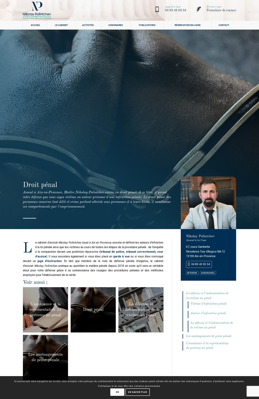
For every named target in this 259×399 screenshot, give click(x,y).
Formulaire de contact (221, 10)
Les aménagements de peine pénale (209, 336)
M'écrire (192, 273)
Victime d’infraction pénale (208, 303)
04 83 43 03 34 (175, 10)
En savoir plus (137, 392)
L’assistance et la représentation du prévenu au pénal (207, 346)
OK (117, 392)
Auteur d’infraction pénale (208, 313)
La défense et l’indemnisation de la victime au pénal (207, 296)
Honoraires (208, 273)
